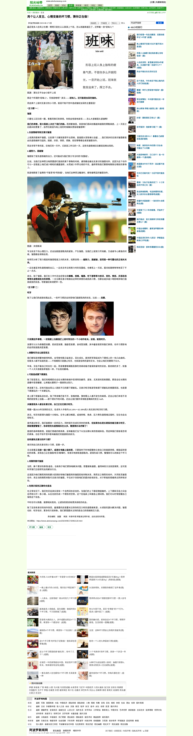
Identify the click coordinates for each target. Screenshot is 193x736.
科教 (98, 703)
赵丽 (59, 517)
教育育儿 (96, 8)
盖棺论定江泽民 (51, 724)
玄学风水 (80, 8)
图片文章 (83, 714)
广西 (42, 687)
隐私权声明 (136, 731)
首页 (50, 5)
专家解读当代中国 (66, 724)
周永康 (123, 690)
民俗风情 (130, 721)
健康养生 (40, 8)
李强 (46, 690)
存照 (102, 706)
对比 (97, 706)
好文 (87, 706)
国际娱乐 (79, 717)
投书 (92, 706)
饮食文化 (44, 721)
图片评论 (114, 706)
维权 (113, 703)
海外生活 (72, 8)
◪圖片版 (157, 12)
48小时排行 (136, 27)
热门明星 (62, 717)
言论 (43, 706)
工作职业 (88, 8)
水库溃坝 (74, 687)
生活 (71, 5)
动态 (67, 706)
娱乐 (86, 5)
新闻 (57, 5)
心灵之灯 (64, 8)
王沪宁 (40, 690)
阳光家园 (115, 724)
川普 (51, 687)
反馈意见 (118, 731)
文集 (72, 706)
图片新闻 (108, 10)
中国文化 (104, 8)
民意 (107, 706)
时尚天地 (88, 721)
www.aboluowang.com (56, 1)
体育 (118, 703)
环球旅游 (121, 721)
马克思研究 (79, 724)
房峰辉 (99, 690)
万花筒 (105, 721)
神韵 (46, 687)
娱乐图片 (105, 717)
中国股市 (33, 690)
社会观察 (62, 721)
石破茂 (51, 690)
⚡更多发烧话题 (35, 683)
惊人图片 (39, 724)
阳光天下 (106, 724)
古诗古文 (128, 8)
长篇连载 (100, 10)
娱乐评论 (88, 717)
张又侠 (107, 687)
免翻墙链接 (160, 2)
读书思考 (152, 8)
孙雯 (57, 690)
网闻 (93, 703)
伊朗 (31, 687)
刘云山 (92, 690)
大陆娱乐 (44, 717)
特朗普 (120, 687)
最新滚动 (32, 8)
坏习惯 (32, 527)
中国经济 (89, 687)
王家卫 (32, 693)
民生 (108, 703)
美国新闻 (49, 703)
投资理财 (136, 8)
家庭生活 (56, 8)
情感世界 (53, 721)
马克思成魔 (65, 687)
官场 (103, 703)
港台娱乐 (71, 717)
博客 (100, 5)
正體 (152, 2)
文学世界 (92, 10)
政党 (77, 706)
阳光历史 (89, 724)
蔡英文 (110, 690)
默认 (123, 23)
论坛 (93, 5)
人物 (88, 703)
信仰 (133, 703)
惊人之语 (60, 706)
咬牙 (49, 527)
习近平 (82, 687)
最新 (38, 703)
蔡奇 (104, 690)
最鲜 (38, 721)
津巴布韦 (85, 690)
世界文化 (144, 8)
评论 (64, 5)
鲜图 (137, 721)
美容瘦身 (120, 8)
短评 (82, 706)
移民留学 (79, 721)
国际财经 (81, 703)
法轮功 (114, 687)
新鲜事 (78, 5)
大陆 (57, 703)
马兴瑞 (57, 687)
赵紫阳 (116, 690)
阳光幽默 (98, 724)
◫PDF (163, 12)
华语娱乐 (53, 717)
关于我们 (109, 731)
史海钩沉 (48, 8)
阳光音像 (124, 724)
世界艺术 (84, 10)
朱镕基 (37, 687)
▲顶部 (145, 731)
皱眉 (41, 527)
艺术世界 (112, 8)
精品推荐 (97, 717)
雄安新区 (63, 690)
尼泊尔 (38, 693)
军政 (43, 703)
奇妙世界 (112, 721)
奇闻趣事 (97, 721)
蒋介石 (71, 690)
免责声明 (127, 731)
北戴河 (77, 690)
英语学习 (160, 8)
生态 (123, 703)
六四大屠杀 (99, 687)
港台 (128, 703)
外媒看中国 (50, 706)
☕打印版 (150, 12)
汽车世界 (71, 721)
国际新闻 (72, 703)
